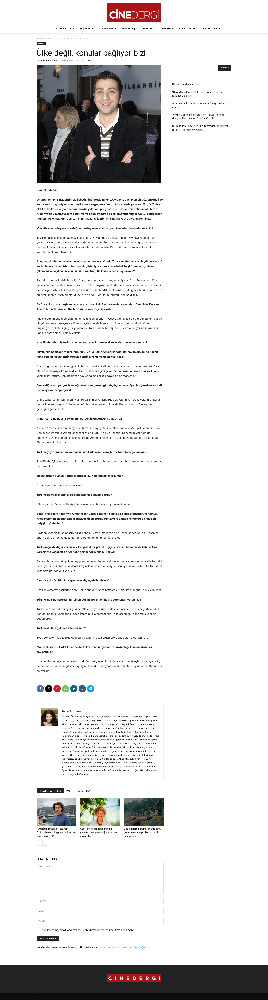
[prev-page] (39, 843)
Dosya (147, 28)
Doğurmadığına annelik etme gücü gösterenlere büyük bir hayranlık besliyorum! (142, 832)
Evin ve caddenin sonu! (185, 84)
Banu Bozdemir (47, 60)
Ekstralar (210, 28)
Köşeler (85, 28)
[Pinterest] (57, 688)
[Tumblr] (82, 688)
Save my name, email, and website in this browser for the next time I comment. (87, 930)
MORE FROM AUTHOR (78, 790)
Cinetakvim (187, 28)
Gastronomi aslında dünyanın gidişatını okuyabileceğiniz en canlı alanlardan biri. (99, 832)
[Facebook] (40, 688)
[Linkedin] (73, 688)
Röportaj (128, 28)
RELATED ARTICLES (50, 790)
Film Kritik (63, 28)
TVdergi (165, 28)
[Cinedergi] (134, 12)
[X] (48, 688)
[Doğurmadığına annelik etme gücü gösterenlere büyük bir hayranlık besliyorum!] (144, 812)
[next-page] (44, 843)
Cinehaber (106, 28)
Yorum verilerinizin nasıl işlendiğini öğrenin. (125, 947)
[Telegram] (90, 688)
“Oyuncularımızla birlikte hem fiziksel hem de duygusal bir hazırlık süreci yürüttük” (56, 832)
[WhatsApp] (65, 688)
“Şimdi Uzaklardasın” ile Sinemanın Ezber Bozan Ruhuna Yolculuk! (200, 94)
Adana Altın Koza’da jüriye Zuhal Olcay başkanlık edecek (200, 105)
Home (40, 38)
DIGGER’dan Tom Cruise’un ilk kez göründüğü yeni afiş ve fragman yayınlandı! (200, 128)
